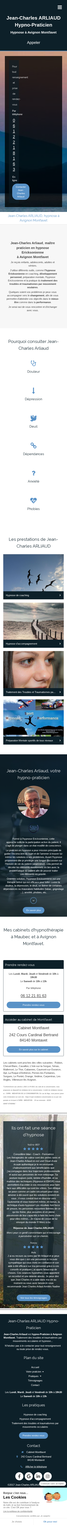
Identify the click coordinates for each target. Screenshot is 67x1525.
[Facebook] (19, 1476)
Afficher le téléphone (36, 1466)
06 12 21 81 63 (33, 995)
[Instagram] (48, 1476)
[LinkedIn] (38, 1476)
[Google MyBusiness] (29, 1476)
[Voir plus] (33, 900)
